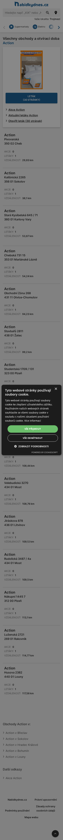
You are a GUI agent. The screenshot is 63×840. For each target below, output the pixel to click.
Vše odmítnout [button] (33, 438)
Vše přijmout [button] (32, 428)
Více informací (32, 420)
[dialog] (31, 420)
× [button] (55, 389)
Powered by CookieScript (44, 452)
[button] (31, 446)
